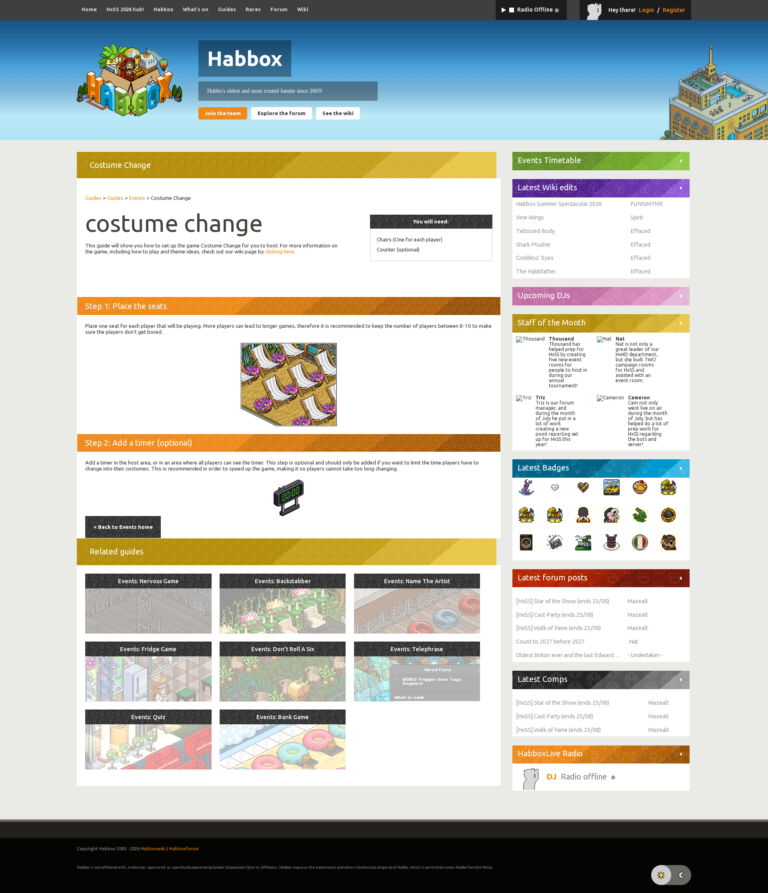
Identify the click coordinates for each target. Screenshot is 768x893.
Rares (253, 9)
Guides (227, 9)
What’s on (195, 9)
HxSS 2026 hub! (125, 9)
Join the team (223, 113)
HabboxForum (184, 848)
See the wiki (338, 113)
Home (89, 9)
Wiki (302, 9)
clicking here (279, 252)
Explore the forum (282, 113)
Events (137, 198)
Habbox (163, 9)
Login (646, 10)
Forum (279, 9)
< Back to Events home (123, 527)
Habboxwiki (153, 848)
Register (674, 10)
